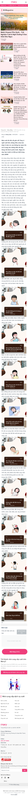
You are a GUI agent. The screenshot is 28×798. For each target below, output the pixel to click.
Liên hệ (10, 753)
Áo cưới (10, 744)
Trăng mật (3, 709)
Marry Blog (10, 130)
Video (23, 744)
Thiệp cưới (3, 715)
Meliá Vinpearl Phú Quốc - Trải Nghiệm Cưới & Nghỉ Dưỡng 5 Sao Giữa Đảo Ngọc (14, 34)
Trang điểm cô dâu (19, 709)
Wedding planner (5, 712)
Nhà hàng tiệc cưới (19, 718)
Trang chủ (3, 5)
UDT (16, 794)
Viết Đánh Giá (22, 632)
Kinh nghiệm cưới (17, 744)
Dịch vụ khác (4, 700)
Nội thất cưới (4, 706)
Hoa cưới (17, 700)
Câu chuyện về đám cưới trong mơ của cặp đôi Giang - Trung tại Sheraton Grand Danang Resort (20, 87)
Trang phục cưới (19, 715)
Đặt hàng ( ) (15, 652)
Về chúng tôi (4, 753)
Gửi (25, 770)
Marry (5, 781)
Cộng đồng (3, 747)
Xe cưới (16, 712)
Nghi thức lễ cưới (5, 703)
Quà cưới (17, 706)
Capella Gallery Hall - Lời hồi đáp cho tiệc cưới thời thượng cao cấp (20, 98)
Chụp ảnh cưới (4, 718)
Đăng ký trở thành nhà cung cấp (15, 672)
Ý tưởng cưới (4, 744)
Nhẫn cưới (17, 703)
